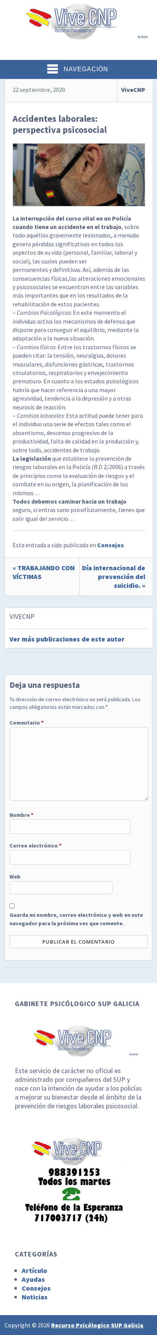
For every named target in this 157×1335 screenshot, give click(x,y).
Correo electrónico (36, 845)
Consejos (110, 545)
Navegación (86, 69)
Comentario (27, 722)
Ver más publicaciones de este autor (67, 639)
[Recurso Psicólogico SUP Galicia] (78, 36)
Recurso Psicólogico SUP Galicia (97, 1325)
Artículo (34, 1270)
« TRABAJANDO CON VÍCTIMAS (44, 572)
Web (15, 876)
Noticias (35, 1296)
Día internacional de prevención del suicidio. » (113, 576)
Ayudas (33, 1279)
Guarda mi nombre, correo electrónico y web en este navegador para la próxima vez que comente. (76, 919)
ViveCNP (133, 89)
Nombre (22, 814)
